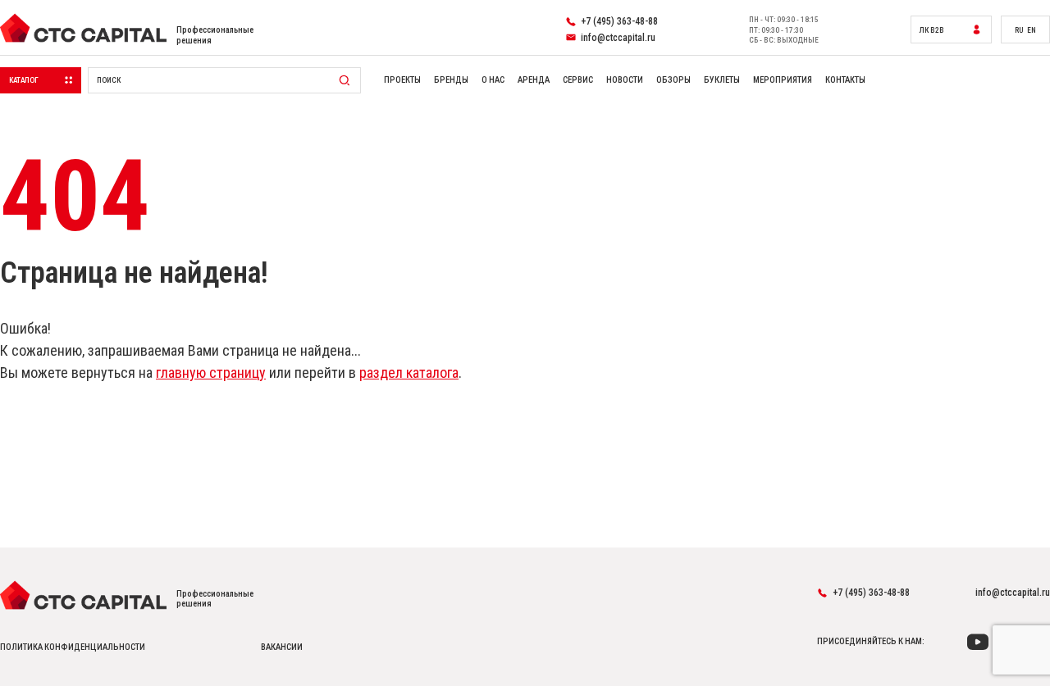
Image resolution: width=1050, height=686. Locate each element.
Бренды (451, 80)
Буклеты (722, 80)
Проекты (402, 80)
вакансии (282, 647)
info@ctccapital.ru (1012, 592)
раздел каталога (409, 372)
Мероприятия (782, 80)
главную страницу (211, 372)
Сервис (578, 80)
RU (1019, 29)
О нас (493, 80)
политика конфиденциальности (72, 647)
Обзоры (673, 80)
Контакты (845, 80)
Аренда (534, 80)
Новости (624, 80)
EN (1031, 29)
